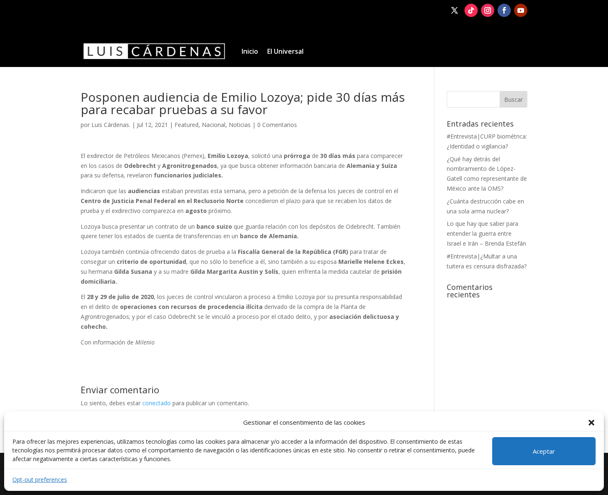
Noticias (240, 125)
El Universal (285, 51)
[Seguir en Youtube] (520, 10)
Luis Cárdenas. (110, 125)
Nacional (213, 125)
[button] (591, 422)
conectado (156, 403)
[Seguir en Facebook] (504, 10)
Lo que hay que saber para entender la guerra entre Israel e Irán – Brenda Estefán (486, 233)
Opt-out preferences (39, 479)
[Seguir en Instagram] (487, 10)
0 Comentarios (277, 125)
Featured (187, 125)
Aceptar (544, 451)
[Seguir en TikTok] (471, 10)
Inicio (250, 51)
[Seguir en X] (454, 10)
